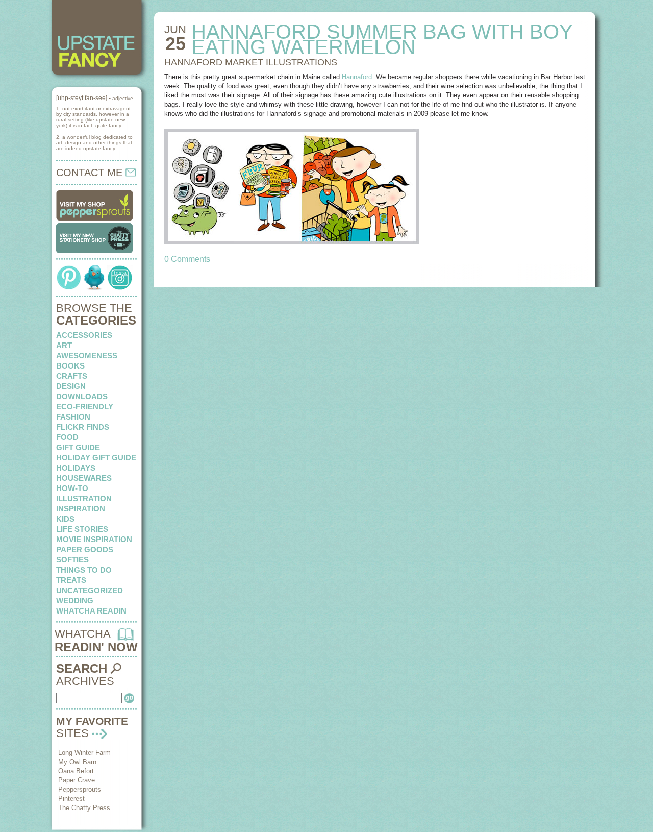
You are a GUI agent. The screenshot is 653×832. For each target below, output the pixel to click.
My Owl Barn (77, 762)
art (64, 345)
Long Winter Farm (84, 752)
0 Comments (187, 259)
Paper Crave (76, 780)
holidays (75, 467)
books (70, 365)
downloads (82, 396)
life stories (82, 529)
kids (65, 519)
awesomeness (86, 355)
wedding (74, 600)
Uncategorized (89, 590)
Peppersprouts (79, 789)
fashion (73, 416)
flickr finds (82, 427)
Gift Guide (78, 447)
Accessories (84, 335)
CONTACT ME (90, 172)
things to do (84, 570)
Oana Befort (76, 771)
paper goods (84, 549)
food (67, 437)
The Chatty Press (84, 808)
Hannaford (357, 77)
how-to (72, 488)
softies (72, 559)
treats (71, 580)
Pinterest (71, 798)
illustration (84, 498)
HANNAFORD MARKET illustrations (250, 62)
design (71, 386)
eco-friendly (84, 406)
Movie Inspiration (94, 539)
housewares (84, 478)
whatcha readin (91, 610)
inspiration (80, 508)
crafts (71, 376)
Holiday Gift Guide (96, 457)
